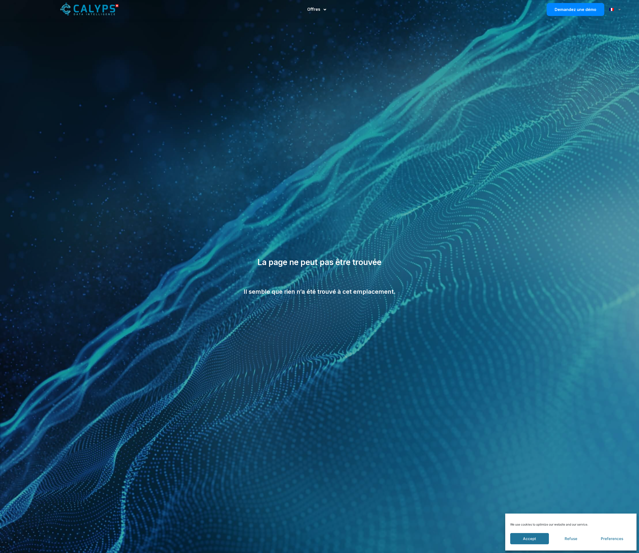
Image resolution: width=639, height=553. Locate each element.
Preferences (612, 538)
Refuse (571, 538)
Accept (529, 538)
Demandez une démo (575, 9)
